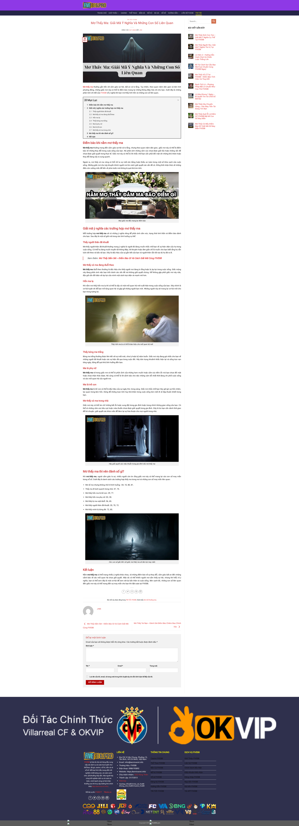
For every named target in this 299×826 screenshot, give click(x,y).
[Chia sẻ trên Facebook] (124, 592)
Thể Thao (133, 13)
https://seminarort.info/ (100, 786)
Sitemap (122, 781)
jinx (140, 30)
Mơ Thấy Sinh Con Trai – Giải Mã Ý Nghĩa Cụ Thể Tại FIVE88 (205, 37)
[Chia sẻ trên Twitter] (128, 592)
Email (120, 666)
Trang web (153, 666)
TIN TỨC (199, 13)
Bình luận (90, 646)
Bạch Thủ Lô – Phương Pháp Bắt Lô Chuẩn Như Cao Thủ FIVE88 (205, 86)
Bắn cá (142, 13)
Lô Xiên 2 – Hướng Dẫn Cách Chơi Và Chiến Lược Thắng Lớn (204, 57)
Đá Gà (156, 13)
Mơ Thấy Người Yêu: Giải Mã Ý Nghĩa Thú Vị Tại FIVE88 (205, 47)
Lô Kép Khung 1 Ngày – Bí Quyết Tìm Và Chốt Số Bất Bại (205, 96)
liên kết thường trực (150, 600)
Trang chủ (102, 13)
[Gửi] (213, 21)
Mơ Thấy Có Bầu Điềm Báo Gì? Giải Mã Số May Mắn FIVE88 (205, 126)
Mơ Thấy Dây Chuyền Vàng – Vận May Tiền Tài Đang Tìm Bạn (205, 106)
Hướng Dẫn (173, 13)
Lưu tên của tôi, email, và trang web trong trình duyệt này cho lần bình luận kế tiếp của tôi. (121, 677)
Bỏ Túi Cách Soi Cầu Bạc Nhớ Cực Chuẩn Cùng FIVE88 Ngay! (205, 67)
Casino (124, 13)
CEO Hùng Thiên (141, 775)
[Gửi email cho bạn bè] (132, 592)
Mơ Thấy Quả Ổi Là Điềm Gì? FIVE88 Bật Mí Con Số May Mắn (205, 116)
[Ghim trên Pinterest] (136, 592)
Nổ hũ (149, 13)
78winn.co (107, 792)
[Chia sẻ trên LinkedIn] (140, 592)
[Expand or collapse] (178, 100)
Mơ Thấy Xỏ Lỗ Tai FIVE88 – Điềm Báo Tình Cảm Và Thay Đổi (205, 76)
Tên (88, 666)
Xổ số (163, 13)
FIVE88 (104, 93)
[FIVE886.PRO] (94, 5)
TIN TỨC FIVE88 (132, 19)
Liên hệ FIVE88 (187, 13)
